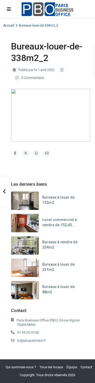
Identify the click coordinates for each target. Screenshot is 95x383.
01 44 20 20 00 (28, 332)
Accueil (8, 25)
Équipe (71, 367)
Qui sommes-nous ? (21, 367)
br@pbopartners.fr (31, 340)
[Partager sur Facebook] (15, 153)
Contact (86, 367)
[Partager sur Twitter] (26, 153)
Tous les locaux (51, 367)
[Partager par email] (47, 153)
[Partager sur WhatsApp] (36, 153)
